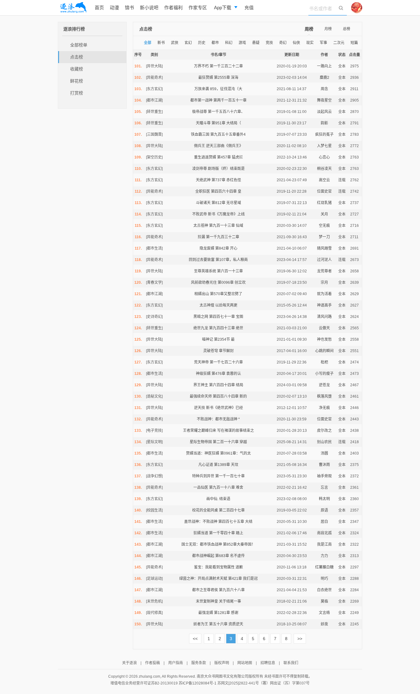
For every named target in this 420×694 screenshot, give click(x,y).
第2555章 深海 (226, 77)
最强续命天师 (201, 396)
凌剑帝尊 (199, 168)
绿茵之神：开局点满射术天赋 (203, 578)
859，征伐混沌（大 (226, 89)
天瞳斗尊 (203, 123)
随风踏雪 (324, 248)
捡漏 (201, 237)
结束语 (224, 499)
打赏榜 (76, 92)
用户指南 (175, 663)
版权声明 (221, 663)
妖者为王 (200, 624)
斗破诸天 (203, 203)
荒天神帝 (201, 362)
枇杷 (324, 362)
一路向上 (324, 66)
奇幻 (283, 43)
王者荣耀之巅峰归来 (199, 430)
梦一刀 (324, 237)
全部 (147, 43)
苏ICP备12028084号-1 (197, 683)
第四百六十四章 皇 (226, 191)
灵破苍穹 (210, 351)
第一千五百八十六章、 (226, 112)
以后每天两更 (226, 305)
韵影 (324, 123)
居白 (324, 521)
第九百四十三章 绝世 (226, 328)
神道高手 (324, 305)
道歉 (239, 567)
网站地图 (244, 663)
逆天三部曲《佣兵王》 (224, 146)
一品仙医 (200, 487)
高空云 (324, 180)
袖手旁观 (324, 476)
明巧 (324, 578)
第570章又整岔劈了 (226, 294)
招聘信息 (267, 663)
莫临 (324, 601)
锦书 (129, 7)
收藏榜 (76, 68)
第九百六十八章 (232, 590)
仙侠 (296, 43)
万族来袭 (201, 89)
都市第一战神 (201, 100)
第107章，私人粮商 (232, 260)
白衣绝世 (324, 590)
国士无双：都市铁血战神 (201, 544)
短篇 (354, 43)
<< (195, 638)
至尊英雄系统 (205, 271)
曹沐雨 (324, 465)
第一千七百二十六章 (226, 362)
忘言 (324, 487)
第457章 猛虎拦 (230, 157)
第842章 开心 (226, 248)
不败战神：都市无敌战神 (217, 419)
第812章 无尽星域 (226, 203)
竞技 (269, 43)
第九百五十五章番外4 (228, 134)
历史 (201, 43)
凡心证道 (205, 465)
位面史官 (324, 191)
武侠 (174, 43)
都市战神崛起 (203, 556)
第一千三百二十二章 (226, 66)
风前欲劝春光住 (204, 282)
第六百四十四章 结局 (226, 385)
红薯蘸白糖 (324, 567)
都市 (215, 43)
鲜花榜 (76, 80)
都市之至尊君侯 (205, 590)
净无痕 (324, 408)
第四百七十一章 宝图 (226, 317)
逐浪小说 (73, 7)
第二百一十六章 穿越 (230, 442)
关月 (324, 214)
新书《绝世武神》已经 (224, 408)
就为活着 (324, 294)
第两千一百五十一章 (230, 100)
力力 (324, 556)
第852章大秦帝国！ (239, 544)
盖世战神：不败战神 (200, 521)
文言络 (324, 613)
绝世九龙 (200, 328)
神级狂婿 (203, 373)
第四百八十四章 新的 (230, 396)
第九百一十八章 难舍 (226, 487)
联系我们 (290, 663)
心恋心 (324, 157)
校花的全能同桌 (205, 510)
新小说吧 (149, 7)
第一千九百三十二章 (222, 237)
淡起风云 (324, 112)
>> (299, 638)
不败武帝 (199, 214)
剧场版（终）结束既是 (226, 168)
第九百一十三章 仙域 (226, 225)
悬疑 (256, 43)
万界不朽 (201, 66)
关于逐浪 (129, 663)
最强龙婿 (205, 613)
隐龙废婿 (207, 248)
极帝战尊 (199, 112)
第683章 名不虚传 (230, 556)
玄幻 (188, 43)
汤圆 (324, 453)
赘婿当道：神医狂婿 (202, 453)
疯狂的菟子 (324, 134)
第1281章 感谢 (226, 613)
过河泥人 (324, 260)
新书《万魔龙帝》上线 (226, 214)
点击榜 (76, 56)
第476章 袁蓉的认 (226, 373)
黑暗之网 (200, 317)
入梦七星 (324, 146)
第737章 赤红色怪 (226, 180)
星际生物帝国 (201, 442)
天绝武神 (203, 180)
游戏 (242, 43)
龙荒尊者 (324, 271)
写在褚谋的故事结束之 (235, 430)
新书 (161, 43)
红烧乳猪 (324, 203)
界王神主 (200, 385)
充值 (249, 7)
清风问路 (324, 317)
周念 (324, 89)
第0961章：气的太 (235, 453)
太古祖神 (200, 225)
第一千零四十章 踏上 (226, 533)
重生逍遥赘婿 (205, 157)
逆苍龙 (324, 385)
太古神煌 (207, 305)
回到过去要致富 (202, 260)
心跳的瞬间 (324, 351)
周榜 (309, 28)
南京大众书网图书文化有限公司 (222, 676)
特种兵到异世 (203, 476)
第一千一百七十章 (230, 476)
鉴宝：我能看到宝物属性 (214, 567)
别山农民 (324, 442)
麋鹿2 (324, 77)
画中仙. (212, 499)
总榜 (346, 29)
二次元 (338, 43)
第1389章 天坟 (226, 465)
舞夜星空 (324, 100)
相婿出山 (201, 294)
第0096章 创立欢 (232, 282)
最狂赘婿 (205, 77)
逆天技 (199, 408)
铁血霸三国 (200, 134)
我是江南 (324, 544)
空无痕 (324, 225)
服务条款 (198, 663)
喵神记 (207, 339)
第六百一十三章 (230, 271)
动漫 (114, 7)
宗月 (324, 282)
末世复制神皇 (207, 601)
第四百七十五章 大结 (235, 521)
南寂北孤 (324, 533)
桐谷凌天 (324, 168)
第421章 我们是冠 (243, 578)
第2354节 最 (224, 339)
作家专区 (197, 7)
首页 (99, 7)
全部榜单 (78, 44)
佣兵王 (199, 146)
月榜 (328, 29)
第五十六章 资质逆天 (226, 624)
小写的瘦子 (324, 373)
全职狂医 (202, 191)
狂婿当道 (200, 533)
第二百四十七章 (232, 510)
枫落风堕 (324, 396)
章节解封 (226, 351)
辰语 (324, 510)
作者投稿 (152, 663)
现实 (310, 43)
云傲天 (324, 328)
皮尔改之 (324, 430)
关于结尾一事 (230, 601)
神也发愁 (324, 339)
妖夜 (324, 624)
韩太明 (324, 499)
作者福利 (173, 7)
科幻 (228, 43)
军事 (323, 43)
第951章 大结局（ (226, 123)
